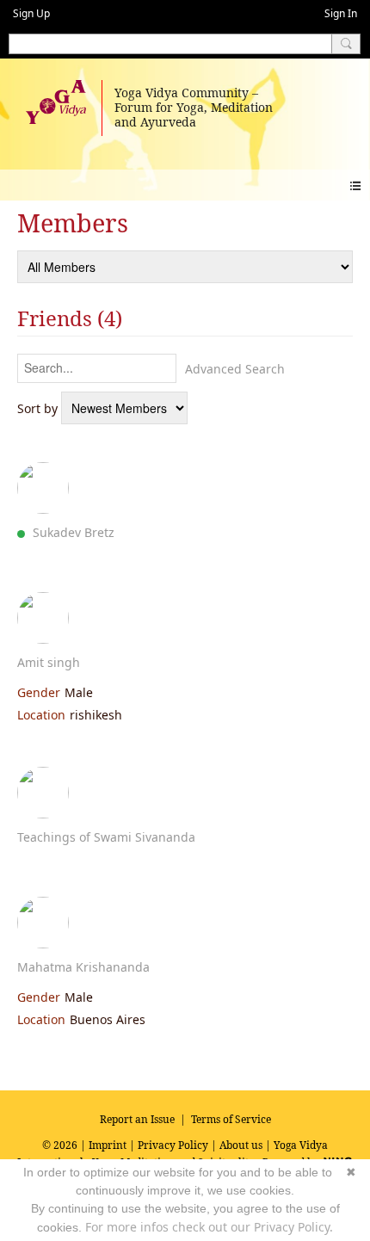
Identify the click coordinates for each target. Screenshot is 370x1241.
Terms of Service (231, 1119)
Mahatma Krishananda (83, 967)
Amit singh (48, 662)
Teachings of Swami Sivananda (106, 837)
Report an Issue (137, 1119)
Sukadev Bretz (73, 532)
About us (240, 1145)
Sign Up (31, 13)
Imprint (107, 1145)
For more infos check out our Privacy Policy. (209, 1227)
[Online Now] (43, 488)
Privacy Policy (173, 1145)
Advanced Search (235, 369)
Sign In (340, 13)
